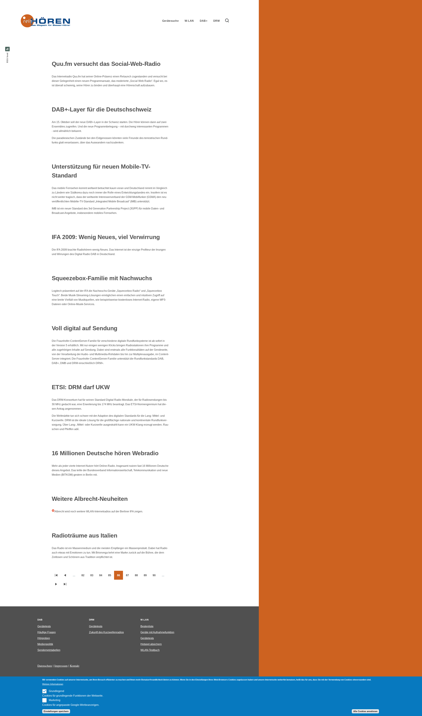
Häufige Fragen (46, 632)
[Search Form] (227, 21)
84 (102, 576)
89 (147, 576)
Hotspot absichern (151, 644)
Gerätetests (44, 626)
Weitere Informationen (52, 684)
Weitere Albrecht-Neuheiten (90, 498)
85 (111, 576)
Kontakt (74, 666)
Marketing (54, 700)
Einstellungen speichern (56, 711)
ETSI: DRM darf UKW (81, 387)
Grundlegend (56, 691)
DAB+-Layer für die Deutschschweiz (101, 109)
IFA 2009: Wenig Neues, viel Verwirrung (106, 237)
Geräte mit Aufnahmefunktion (157, 632)
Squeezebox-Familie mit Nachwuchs (102, 278)
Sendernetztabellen (48, 650)
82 (84, 576)
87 (129, 576)
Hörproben (43, 638)
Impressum (61, 666)
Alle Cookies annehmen (365, 711)
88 (138, 576)
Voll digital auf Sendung (84, 328)
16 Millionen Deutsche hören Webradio (105, 453)
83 (93, 576)
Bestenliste (146, 626)
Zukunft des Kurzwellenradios (106, 632)
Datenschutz (44, 666)
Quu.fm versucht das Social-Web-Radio (106, 63)
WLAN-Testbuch (150, 650)
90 (156, 576)
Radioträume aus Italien (84, 535)
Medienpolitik (45, 644)
